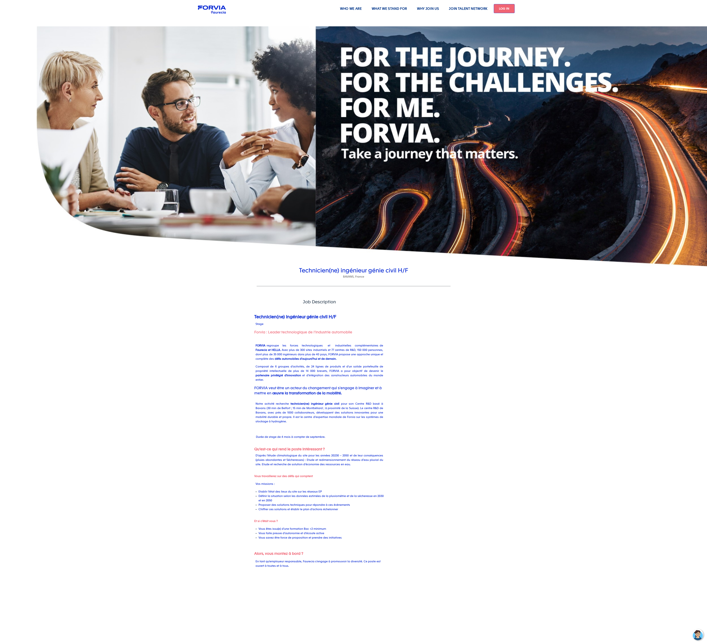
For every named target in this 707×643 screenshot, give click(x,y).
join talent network (468, 8)
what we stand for (389, 8)
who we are (351, 8)
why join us (428, 8)
